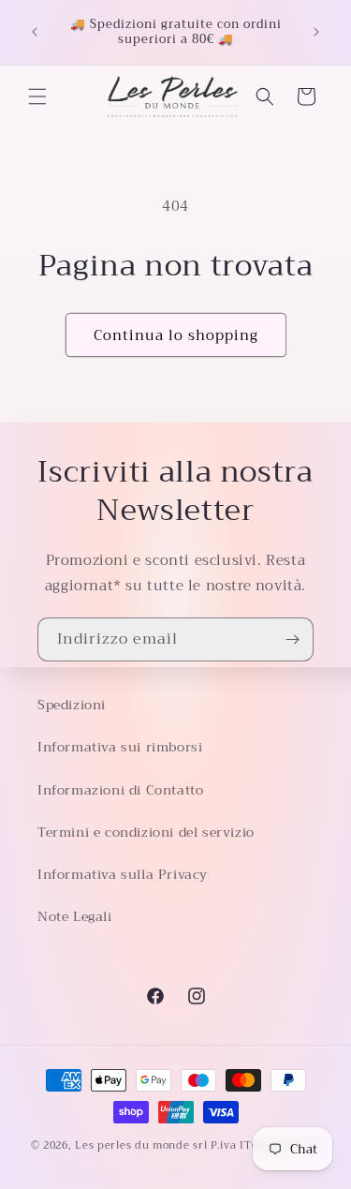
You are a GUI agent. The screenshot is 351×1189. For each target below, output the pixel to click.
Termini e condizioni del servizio (146, 832)
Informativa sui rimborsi (119, 747)
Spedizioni (71, 704)
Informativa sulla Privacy (122, 874)
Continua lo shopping (176, 335)
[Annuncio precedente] (34, 31)
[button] (37, 96)
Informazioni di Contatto (120, 790)
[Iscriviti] (292, 639)
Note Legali (74, 916)
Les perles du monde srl (141, 1145)
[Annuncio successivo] (316, 31)
